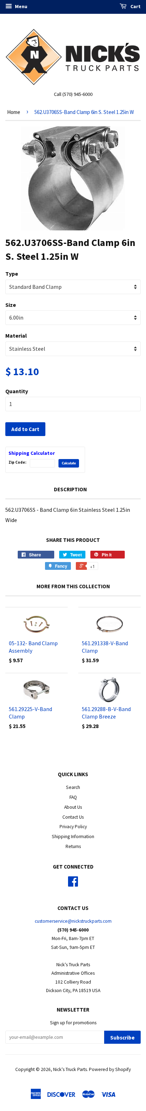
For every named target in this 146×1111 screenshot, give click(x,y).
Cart (135, 6)
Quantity (16, 391)
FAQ (73, 797)
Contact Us (73, 817)
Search (73, 787)
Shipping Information (73, 837)
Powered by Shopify (110, 1069)
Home (13, 112)
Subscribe (122, 1037)
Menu (20, 6)
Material (16, 335)
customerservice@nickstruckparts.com (73, 921)
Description (70, 489)
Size (10, 304)
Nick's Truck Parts (70, 1069)
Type (11, 273)
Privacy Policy (73, 827)
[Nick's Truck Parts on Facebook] (73, 884)
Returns (73, 846)
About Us (73, 807)
